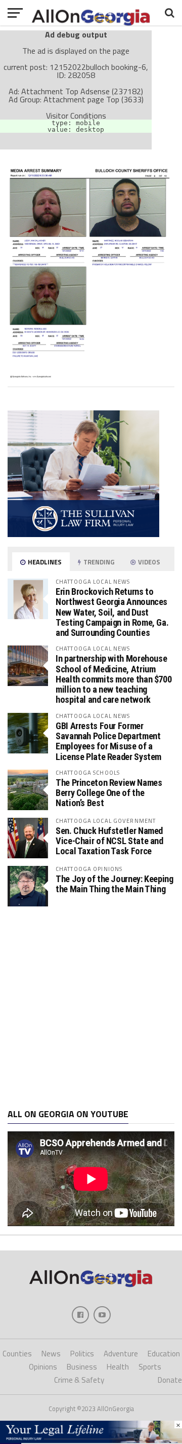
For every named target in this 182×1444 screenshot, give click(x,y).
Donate (170, 1380)
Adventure (121, 1353)
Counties (17, 1353)
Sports (150, 1367)
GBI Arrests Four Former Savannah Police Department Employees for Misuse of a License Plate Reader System (108, 741)
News (51, 1353)
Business (82, 1367)
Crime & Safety (79, 1380)
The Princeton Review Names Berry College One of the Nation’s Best (109, 792)
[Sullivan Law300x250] (83, 534)
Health (118, 1367)
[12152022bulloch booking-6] (91, 375)
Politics (82, 1353)
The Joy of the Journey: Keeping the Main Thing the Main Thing (114, 883)
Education (164, 1353)
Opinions (43, 1367)
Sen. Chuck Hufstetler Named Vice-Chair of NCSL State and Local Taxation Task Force (109, 840)
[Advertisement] (91, 1008)
